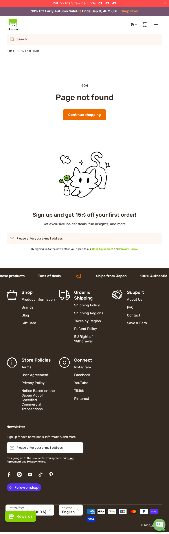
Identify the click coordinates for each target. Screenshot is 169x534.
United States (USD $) (27, 512)
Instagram (82, 367)
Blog (25, 315)
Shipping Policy (87, 305)
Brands (27, 307)
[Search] (10, 39)
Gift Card (29, 323)
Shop (27, 292)
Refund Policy (85, 329)
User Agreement (35, 375)
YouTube (81, 383)
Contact (133, 315)
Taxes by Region (87, 321)
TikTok (79, 391)
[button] (133, 25)
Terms (26, 367)
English (68, 512)
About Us (134, 299)
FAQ (130, 307)
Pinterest (81, 399)
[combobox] (84, 39)
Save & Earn (137, 323)
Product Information (38, 299)
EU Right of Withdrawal (84, 339)
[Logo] (13, 25)
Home (10, 50)
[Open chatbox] (159, 525)
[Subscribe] (156, 238)
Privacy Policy (33, 383)
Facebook (82, 375)
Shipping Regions (88, 313)
